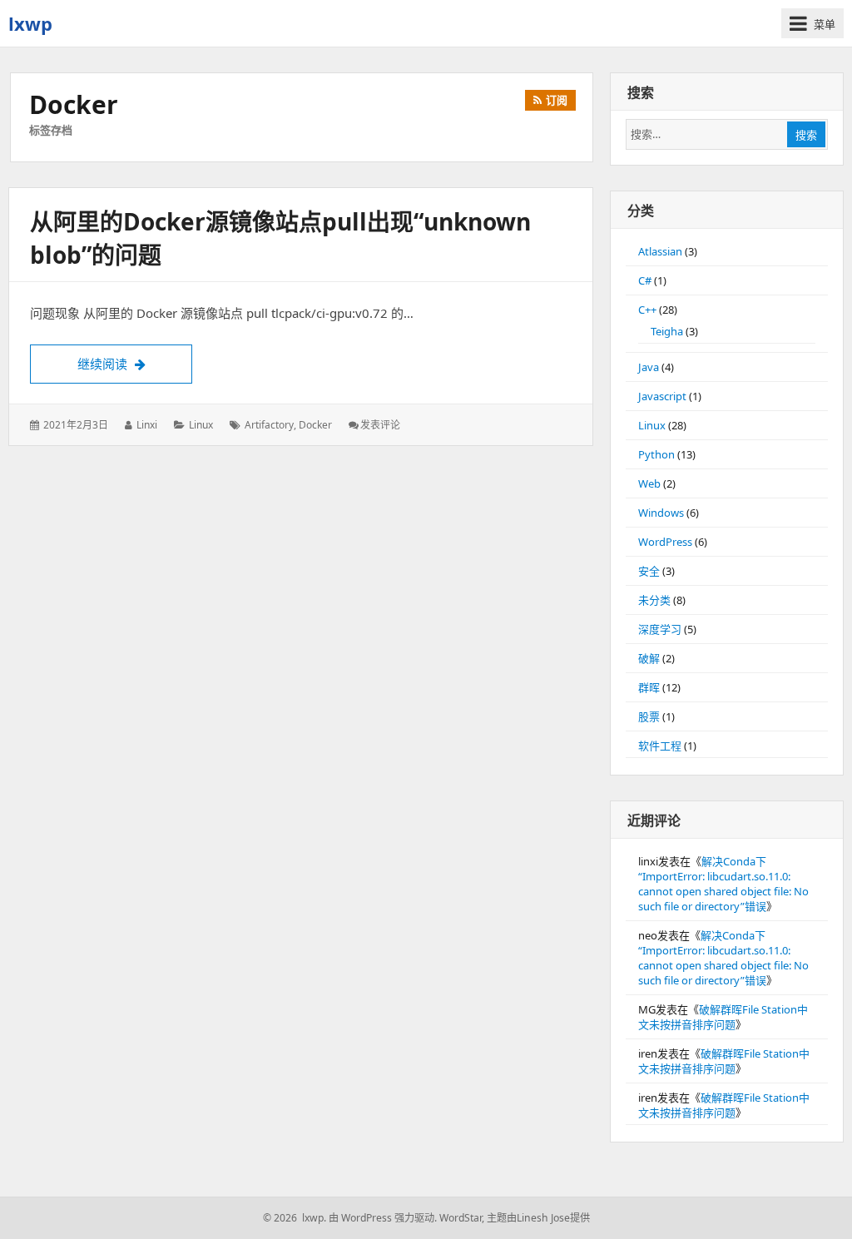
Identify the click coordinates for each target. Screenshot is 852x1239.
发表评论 (380, 425)
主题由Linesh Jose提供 (538, 1218)
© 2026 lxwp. (294, 1218)
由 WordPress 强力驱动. (383, 1218)
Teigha (667, 331)
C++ (647, 309)
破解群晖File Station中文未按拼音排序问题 (723, 1017)
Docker (315, 425)
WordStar (460, 1218)
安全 (649, 570)
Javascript (662, 396)
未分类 (654, 599)
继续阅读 (134, 363)
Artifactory (269, 425)
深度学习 (659, 629)
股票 (649, 716)
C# (644, 280)
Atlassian (660, 251)
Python (656, 454)
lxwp (30, 23)
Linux (201, 425)
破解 (649, 658)
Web (649, 483)
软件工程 (659, 745)
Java (648, 366)
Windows (661, 512)
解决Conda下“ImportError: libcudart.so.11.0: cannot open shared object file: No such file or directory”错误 (723, 884)
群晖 (649, 687)
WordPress (665, 541)
